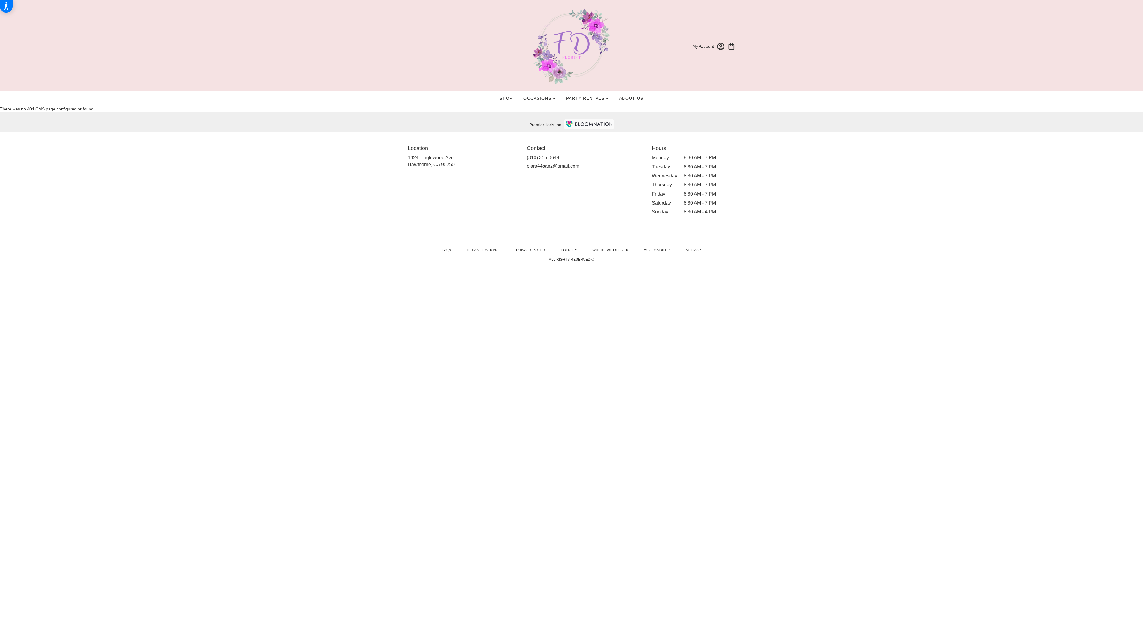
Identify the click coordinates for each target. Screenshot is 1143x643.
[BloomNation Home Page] (589, 124)
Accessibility (657, 250)
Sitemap (693, 250)
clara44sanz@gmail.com (553, 165)
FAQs (446, 250)
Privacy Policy (531, 250)
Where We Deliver (610, 250)
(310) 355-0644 (543, 157)
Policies (569, 250)
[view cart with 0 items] (731, 45)
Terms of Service (483, 250)
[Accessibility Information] (6, 6)
